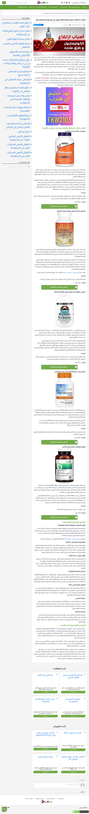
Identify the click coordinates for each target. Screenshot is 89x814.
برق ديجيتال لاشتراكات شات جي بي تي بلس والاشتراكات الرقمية (16, 63)
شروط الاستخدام (29, 798)
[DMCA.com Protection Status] (80, 813)
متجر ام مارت (23, 131)
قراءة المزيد (73, 692)
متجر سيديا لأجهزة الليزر (18, 39)
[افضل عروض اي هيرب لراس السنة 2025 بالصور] (45, 735)
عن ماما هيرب (61, 798)
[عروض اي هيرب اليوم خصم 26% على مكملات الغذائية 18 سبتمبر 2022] (45, 757)
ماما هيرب (84, 7)
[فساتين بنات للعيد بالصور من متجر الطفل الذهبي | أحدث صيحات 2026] (45, 675)
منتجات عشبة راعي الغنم (69, 272)
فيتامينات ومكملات (77, 13)
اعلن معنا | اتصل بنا (51, 798)
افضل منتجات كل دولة (41, 7)
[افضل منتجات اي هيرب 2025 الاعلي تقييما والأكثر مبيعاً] (73, 733)
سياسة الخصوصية (40, 798)
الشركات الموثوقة (22, 7)
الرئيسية (84, 13)
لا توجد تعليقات (66, 24)
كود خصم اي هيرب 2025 (74, 7)
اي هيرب (82, 59)
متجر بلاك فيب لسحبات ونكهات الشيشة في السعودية (18, 99)
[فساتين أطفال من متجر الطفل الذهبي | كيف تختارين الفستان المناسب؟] (73, 677)
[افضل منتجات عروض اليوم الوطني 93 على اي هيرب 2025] (73, 759)
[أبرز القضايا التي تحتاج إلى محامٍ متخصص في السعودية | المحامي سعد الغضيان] (73, 701)
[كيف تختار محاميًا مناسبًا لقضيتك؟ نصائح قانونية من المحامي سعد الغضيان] (45, 701)
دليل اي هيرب (31, 7)
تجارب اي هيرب (63, 7)
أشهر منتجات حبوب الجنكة (71, 539)
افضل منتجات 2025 (52, 7)
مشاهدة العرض (73, 749)
